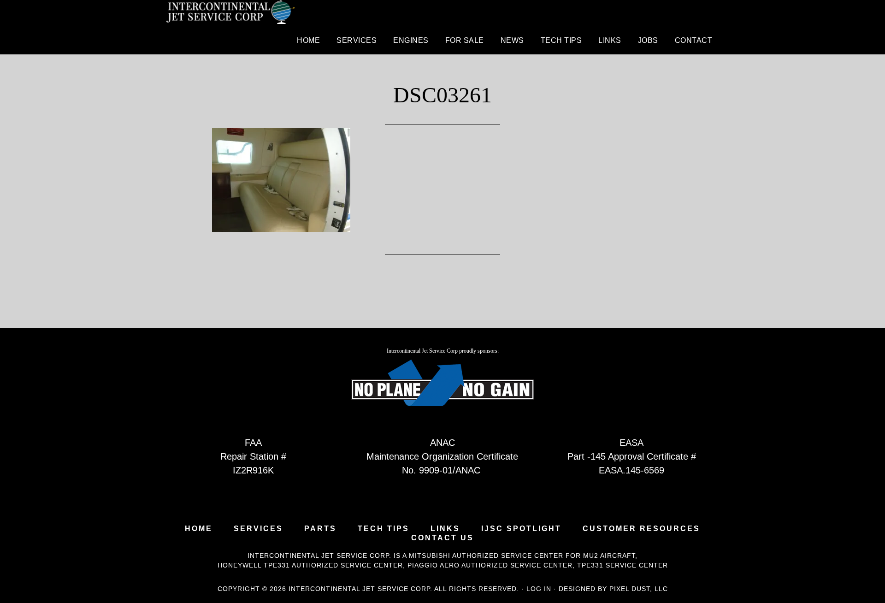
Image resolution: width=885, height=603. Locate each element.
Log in (538, 588)
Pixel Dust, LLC (638, 588)
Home (198, 528)
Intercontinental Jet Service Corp (230, 14)
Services (258, 528)
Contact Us (442, 538)
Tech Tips (383, 528)
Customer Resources (641, 528)
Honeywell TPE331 (254, 565)
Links (445, 528)
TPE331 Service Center (622, 565)
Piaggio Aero (433, 565)
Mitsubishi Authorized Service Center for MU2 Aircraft (522, 555)
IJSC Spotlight (521, 528)
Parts (320, 528)
